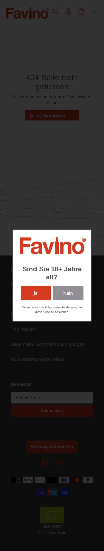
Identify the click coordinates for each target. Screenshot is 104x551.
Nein (68, 293)
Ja (35, 293)
